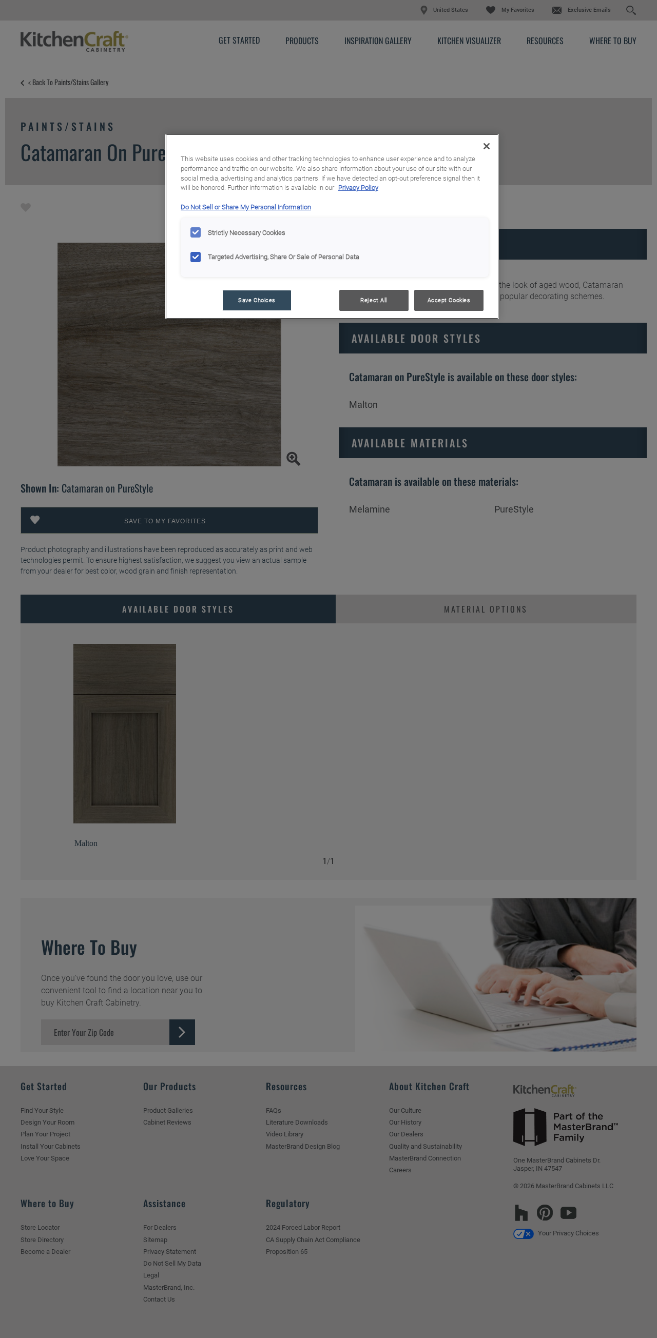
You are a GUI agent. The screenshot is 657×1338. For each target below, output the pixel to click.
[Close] (486, 146)
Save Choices (257, 300)
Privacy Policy (358, 187)
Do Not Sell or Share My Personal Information (246, 207)
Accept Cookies (449, 300)
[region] (332, 227)
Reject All (373, 300)
